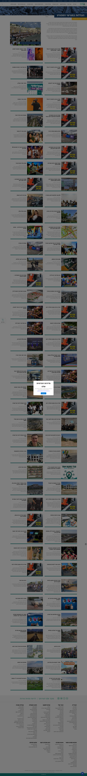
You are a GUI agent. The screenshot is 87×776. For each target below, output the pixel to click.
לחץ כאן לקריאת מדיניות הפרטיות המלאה (43, 391)
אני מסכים (43, 393)
